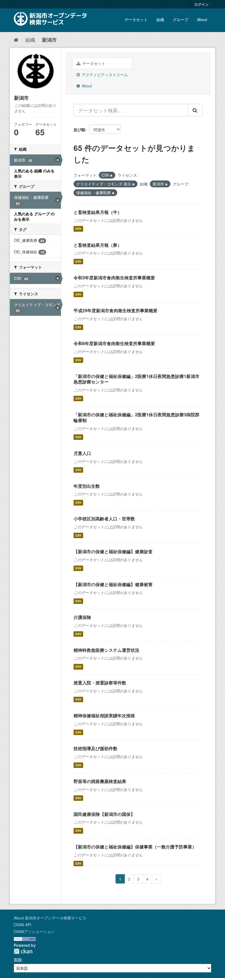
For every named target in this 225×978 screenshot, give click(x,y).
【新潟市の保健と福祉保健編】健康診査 (113, 551)
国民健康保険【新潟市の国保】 (104, 814)
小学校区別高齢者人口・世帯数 (104, 518)
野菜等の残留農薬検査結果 (100, 781)
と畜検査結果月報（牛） (98, 212)
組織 (160, 19)
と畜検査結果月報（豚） (98, 245)
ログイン (201, 4)
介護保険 (82, 617)
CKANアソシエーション (34, 931)
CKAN (23, 951)
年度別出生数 (87, 486)
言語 (17, 959)
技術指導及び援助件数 (95, 748)
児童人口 (82, 453)
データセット (136, 19)
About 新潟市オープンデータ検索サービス (50, 917)
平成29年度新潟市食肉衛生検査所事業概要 (116, 310)
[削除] (111, 175)
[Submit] (195, 110)
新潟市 (49, 39)
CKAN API (22, 924)
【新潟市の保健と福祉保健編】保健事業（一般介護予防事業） (135, 847)
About (202, 19)
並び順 (79, 129)
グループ (180, 19)
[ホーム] (16, 39)
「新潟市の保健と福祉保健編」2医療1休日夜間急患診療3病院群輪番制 (136, 417)
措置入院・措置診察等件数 (100, 682)
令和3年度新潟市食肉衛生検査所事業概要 (114, 277)
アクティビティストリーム (104, 74)
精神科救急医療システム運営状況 (106, 650)
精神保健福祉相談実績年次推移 (104, 715)
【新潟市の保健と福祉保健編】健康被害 (113, 584)
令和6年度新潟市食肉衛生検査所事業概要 (114, 343)
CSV (78, 229)
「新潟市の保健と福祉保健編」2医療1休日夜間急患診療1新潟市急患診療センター (136, 379)
